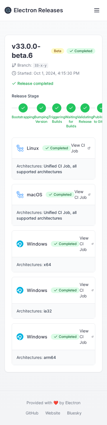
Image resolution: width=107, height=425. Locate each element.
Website (52, 412)
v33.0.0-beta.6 (26, 51)
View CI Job (78, 148)
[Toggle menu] (96, 10)
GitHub (32, 412)
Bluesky (74, 412)
